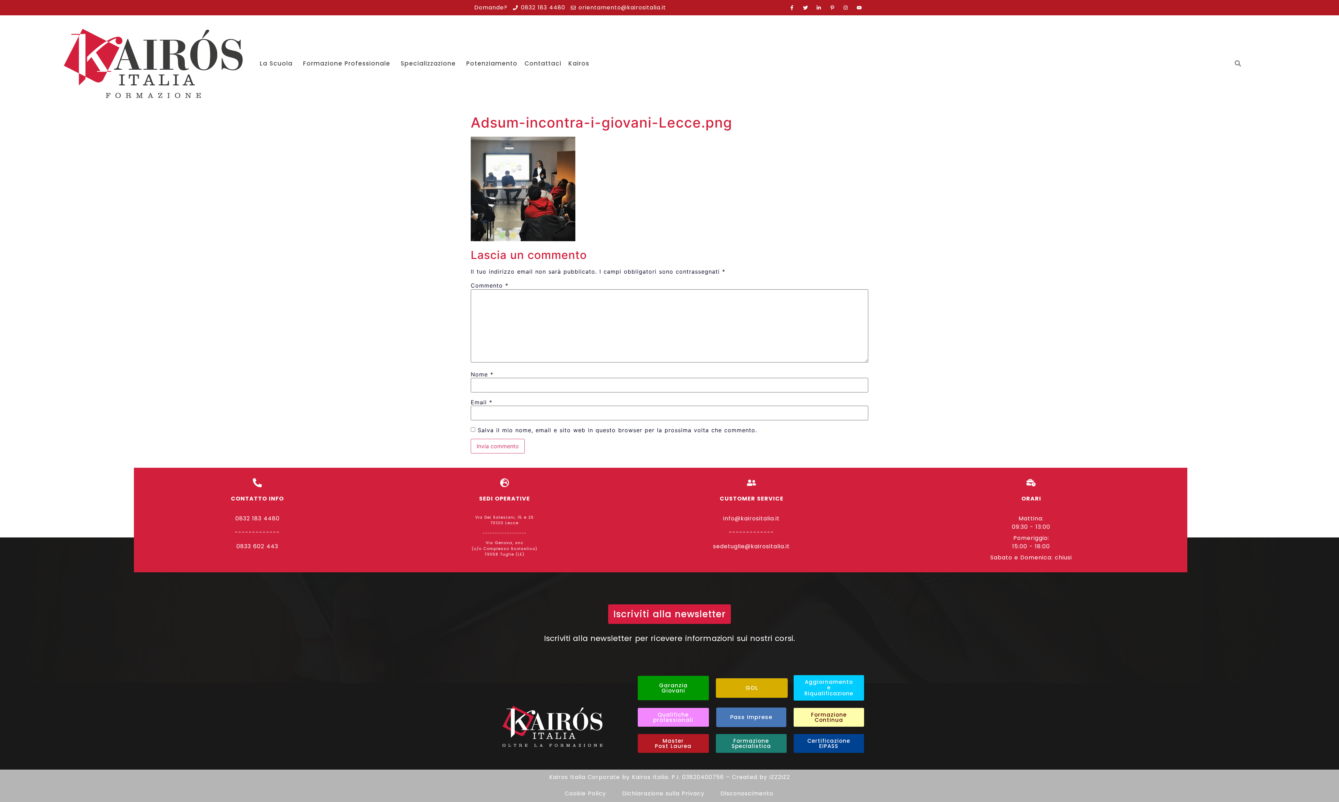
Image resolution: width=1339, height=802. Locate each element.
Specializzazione (428, 63)
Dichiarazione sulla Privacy (663, 793)
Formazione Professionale (346, 63)
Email (481, 402)
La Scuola (276, 63)
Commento (489, 285)
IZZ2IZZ (779, 777)
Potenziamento (491, 63)
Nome (482, 374)
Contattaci (542, 63)
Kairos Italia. (651, 777)
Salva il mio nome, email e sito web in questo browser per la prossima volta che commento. (617, 430)
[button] (1237, 63)
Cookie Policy (585, 793)
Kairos (578, 63)
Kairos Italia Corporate (584, 777)
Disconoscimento (746, 793)
